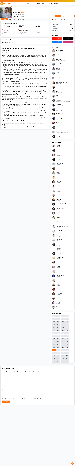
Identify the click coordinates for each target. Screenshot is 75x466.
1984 (54, 344)
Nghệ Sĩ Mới (44, 3)
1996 (54, 353)
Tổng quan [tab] (4, 19)
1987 (67, 344)
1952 (54, 321)
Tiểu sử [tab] (9, 19)
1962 (63, 327)
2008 (54, 361)
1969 (58, 333)
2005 (58, 358)
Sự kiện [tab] (23, 19)
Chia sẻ (65, 16)
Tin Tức (50, 3)
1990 (63, 347)
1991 (67, 347)
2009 (58, 361)
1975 (67, 336)
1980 (54, 341)
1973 (58, 336)
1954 (63, 321)
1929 (54, 316)
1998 (63, 353)
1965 (58, 330)
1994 (63, 350)
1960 (54, 327)
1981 (58, 341)
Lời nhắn (72, 16)
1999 (67, 353)
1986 (63, 344)
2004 (54, 358)
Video (9, 0)
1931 (58, 316)
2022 (67, 361)
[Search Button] (73, 3)
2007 (67, 358)
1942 (67, 316)
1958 (63, 324)
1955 (67, 321)
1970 (63, 333)
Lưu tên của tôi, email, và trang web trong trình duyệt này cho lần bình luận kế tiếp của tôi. (23, 399)
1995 (67, 350)
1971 (67, 333)
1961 (58, 327)
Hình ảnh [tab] (14, 19)
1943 (54, 319)
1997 (58, 353)
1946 (63, 319)
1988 (54, 347)
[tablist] (13, 19)
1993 (58, 350)
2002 (63, 355)
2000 (54, 355)
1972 (54, 336)
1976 (54, 338)
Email (3, 394)
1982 (63, 341)
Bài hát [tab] (19, 19)
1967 (67, 330)
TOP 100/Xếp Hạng (36, 3)
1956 (54, 324)
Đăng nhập (67, 0)
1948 (67, 319)
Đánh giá (59, 16)
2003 (67, 355)
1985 (58, 344)
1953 (58, 321)
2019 (63, 361)
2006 (63, 358)
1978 (63, 338)
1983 (67, 341)
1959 (67, 324)
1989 (58, 347)
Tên (3, 389)
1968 (54, 333)
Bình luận (4, 374)
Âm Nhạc (56, 3)
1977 (58, 338)
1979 (67, 338)
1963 (67, 327)
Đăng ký (73, 0)
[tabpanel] (24, 75)
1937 (63, 316)
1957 (58, 324)
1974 (63, 336)
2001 (58, 355)
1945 (58, 319)
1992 (54, 350)
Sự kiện (5, 0)
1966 (63, 330)
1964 (54, 330)
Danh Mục (28, 3)
